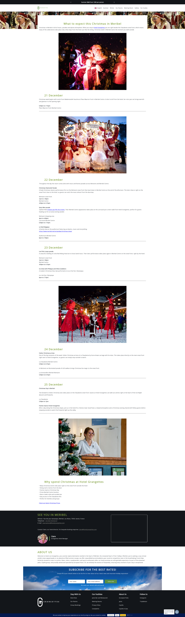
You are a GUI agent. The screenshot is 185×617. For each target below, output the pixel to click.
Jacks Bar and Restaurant (100, 598)
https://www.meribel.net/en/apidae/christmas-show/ (55, 231)
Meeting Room (128, 8)
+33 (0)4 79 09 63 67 (51, 521)
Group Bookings (75, 605)
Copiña (121, 605)
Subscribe (111, 581)
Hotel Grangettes (99, 27)
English (99, 8)
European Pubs (123, 598)
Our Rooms (119, 8)
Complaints (95, 609)
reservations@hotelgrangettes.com (53, 523)
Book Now (73, 598)
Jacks (120, 601)
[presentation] (71, 2)
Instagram (143, 598)
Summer (105, 8)
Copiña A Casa (123, 609)
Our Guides (143, 8)
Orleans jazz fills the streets (56, 209)
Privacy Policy (96, 605)
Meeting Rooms (97, 601)
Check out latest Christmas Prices (49, 503)
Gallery (137, 8)
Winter (112, 8)
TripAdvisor (143, 601)
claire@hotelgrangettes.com (88, 529)
